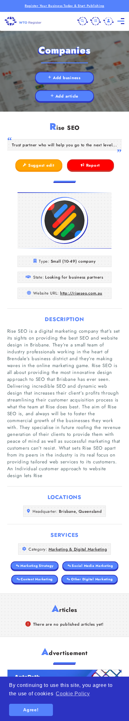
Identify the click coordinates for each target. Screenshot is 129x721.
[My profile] (108, 21)
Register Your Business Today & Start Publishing (64, 5)
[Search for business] (82, 21)
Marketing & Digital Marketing (78, 549)
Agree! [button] (31, 709)
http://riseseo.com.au (81, 293)
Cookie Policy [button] (73, 693)
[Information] (95, 21)
